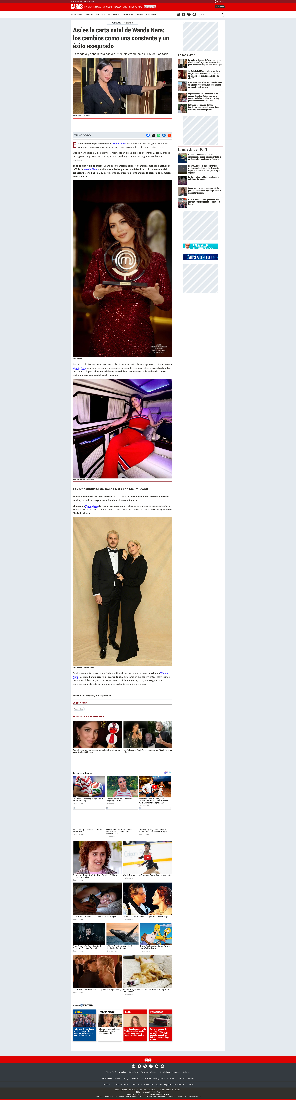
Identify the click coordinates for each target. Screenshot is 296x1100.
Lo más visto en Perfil (192, 150)
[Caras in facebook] (183, 14)
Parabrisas (165, 1072)
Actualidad (107, 7)
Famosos (97, 7)
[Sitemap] (162, 1066)
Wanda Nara (79, 367)
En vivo (221, 7)
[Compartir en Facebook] (148, 135)
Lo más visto (186, 55)
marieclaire (110, 1012)
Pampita (140, 14)
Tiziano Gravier (76, 14)
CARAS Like (150, 6)
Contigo (125, 1078)
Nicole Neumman (113, 14)
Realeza (117, 7)
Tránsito (190, 1084)
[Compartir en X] (153, 135)
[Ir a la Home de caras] (77, 8)
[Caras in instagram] (178, 14)
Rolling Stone (159, 1078)
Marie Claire (133, 1072)
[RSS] (156, 1066)
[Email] (169, 135)
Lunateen (176, 1072)
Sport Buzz (171, 1078)
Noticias (88, 7)
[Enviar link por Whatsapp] (158, 135)
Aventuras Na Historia (141, 1078)
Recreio (182, 1078)
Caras (117, 1078)
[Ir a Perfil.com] (220, 2)
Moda (125, 7)
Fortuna (144, 1072)
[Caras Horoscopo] (200, 259)
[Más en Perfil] (86, 1005)
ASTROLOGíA (116, 23)
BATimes (186, 1072)
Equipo (159, 1084)
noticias (84, 1012)
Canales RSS (107, 1084)
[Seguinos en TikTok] (194, 14)
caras (135, 1012)
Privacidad (148, 1084)
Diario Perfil (111, 1072)
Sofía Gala (89, 14)
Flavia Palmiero (151, 14)
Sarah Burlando (128, 14)
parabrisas (160, 1012)
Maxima (191, 1078)
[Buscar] (222, 14)
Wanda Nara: (90, 169)
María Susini (100, 14)
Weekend (154, 1072)
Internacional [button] (135, 7)
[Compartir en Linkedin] (164, 135)
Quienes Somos (122, 1084)
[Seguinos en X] (189, 14)
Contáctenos (136, 1084)
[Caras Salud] (200, 248)
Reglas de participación (174, 1084)
